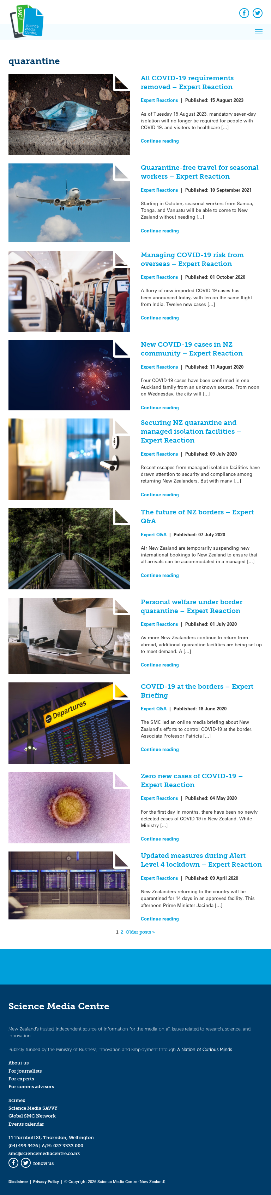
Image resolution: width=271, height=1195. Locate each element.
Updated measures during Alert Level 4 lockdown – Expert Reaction (201, 859)
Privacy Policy (46, 1181)
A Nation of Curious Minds (204, 1049)
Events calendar (26, 1124)
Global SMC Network (32, 1116)
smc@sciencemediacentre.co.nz (44, 1153)
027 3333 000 (68, 1145)
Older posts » (140, 932)
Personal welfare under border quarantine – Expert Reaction (191, 606)
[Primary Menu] (259, 31)
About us (18, 1063)
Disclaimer (18, 1181)
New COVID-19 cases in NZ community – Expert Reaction (192, 348)
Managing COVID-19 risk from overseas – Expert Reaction (192, 259)
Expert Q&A (154, 534)
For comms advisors (31, 1086)
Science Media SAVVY (33, 1108)
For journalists (25, 1071)
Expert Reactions (159, 100)
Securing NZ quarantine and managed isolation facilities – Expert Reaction (191, 431)
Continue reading (160, 141)
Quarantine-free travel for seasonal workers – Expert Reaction (200, 171)
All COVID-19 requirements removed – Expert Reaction (187, 82)
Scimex (16, 1100)
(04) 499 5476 (23, 1145)
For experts (21, 1078)
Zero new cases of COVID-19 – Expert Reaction (192, 780)
